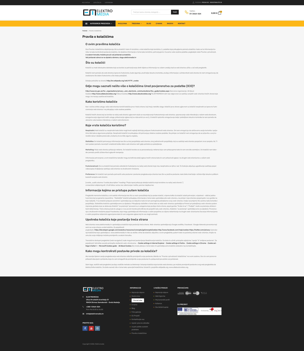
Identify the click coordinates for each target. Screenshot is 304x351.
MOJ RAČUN (86, 2)
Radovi (170, 24)
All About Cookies (125, 246)
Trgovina (136, 24)
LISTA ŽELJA (97, 2)
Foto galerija (136, 312)
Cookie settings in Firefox (175, 243)
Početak (84, 31)
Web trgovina (160, 296)
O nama (159, 24)
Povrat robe (137, 300)
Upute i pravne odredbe (140, 323)
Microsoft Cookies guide (108, 246)
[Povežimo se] (85, 328)
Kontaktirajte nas (138, 319)
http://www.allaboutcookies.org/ (104, 94)
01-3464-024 (195, 14)
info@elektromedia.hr (95, 314)
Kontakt (181, 24)
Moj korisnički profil (162, 300)
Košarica (158, 303)
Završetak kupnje (161, 307)
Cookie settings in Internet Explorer (151, 243)
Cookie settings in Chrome (196, 243)
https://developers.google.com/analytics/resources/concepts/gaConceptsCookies (126, 230)
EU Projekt (136, 316)
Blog (149, 24)
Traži (175, 12)
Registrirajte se (216, 2)
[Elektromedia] (97, 16)
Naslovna (122, 24)
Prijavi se (205, 2)
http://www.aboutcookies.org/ (140, 94)
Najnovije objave (138, 292)
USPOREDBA (109, 2)
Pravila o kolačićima (139, 333)
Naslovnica (136, 296)
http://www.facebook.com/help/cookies (173, 230)
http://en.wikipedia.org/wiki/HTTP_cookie (123, 81)
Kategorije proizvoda (100, 24)
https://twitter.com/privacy (199, 230)
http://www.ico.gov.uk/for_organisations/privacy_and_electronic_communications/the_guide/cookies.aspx (127, 91)
